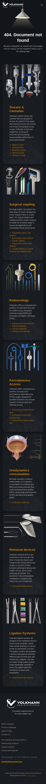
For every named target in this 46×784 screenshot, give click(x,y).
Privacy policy (31, 775)
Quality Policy (6, 731)
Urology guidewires (19, 328)
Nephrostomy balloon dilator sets (21, 421)
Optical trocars (18, 147)
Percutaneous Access (19, 382)
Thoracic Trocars (18, 155)
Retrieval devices (22, 549)
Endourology (19, 300)
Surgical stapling (22, 204)
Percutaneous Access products (13, 740)
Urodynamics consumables (19, 472)
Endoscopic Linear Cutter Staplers (20, 244)
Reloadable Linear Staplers (22, 238)
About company (7, 724)
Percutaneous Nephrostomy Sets (21, 411)
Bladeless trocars (19, 150)
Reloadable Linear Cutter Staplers (20, 234)
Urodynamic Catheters (20, 502)
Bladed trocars (18, 145)
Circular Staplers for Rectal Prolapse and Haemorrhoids (21, 250)
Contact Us (5, 734)
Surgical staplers (8, 747)
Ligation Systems (22, 633)
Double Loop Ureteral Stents (23, 323)
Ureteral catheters (19, 326)
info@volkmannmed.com (11, 762)
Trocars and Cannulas (9, 750)
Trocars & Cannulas (16, 109)
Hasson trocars (18, 153)
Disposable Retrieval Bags (22, 586)
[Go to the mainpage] (13, 5)
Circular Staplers (18, 241)
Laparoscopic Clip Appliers (22, 677)
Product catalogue (8, 727)
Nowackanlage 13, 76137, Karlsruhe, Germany (19, 757)
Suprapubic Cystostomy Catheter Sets (20, 416)
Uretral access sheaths (21, 331)
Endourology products (10, 743)
